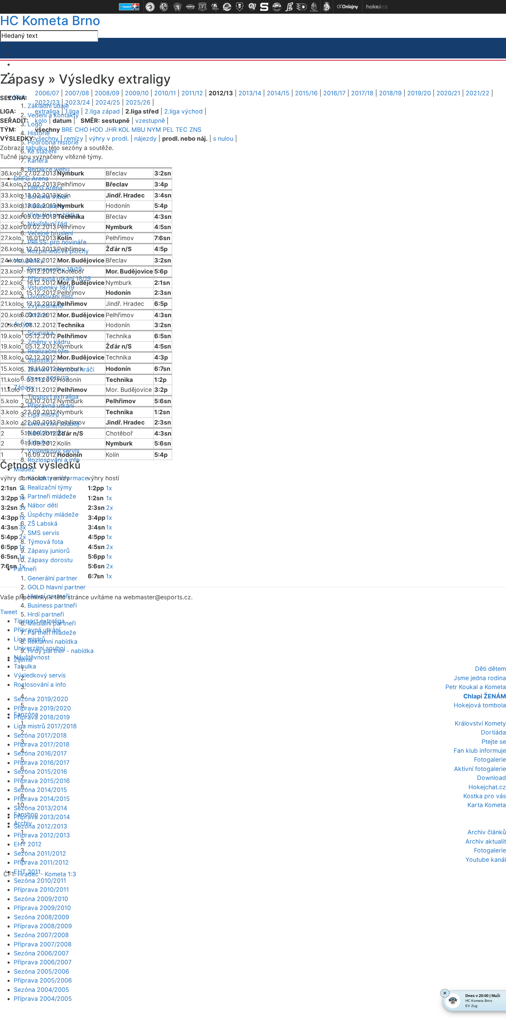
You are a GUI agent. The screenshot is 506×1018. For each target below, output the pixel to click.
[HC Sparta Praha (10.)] (264, 7)
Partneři (25, 568)
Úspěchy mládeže (53, 514)
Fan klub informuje (480, 750)
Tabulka (25, 666)
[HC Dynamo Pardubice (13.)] (301, 7)
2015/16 (306, 93)
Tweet (8, 611)
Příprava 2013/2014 (42, 817)
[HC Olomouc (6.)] (215, 7)
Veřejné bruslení (50, 233)
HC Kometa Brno (50, 20)
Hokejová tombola (480, 705)
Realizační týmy (50, 487)
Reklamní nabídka (52, 641)
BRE (67, 129)
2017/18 (362, 93)
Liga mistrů (29, 639)
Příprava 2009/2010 (42, 907)
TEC (182, 129)
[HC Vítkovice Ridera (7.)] (227, 7)
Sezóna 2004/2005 (41, 989)
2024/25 (107, 102)
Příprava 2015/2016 (42, 780)
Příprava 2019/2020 (42, 708)
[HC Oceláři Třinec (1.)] (150, 7)
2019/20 (419, 93)
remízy (73, 138)
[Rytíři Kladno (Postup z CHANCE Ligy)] (314, 7)
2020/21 (448, 93)
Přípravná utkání (37, 629)
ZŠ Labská (42, 523)
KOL (124, 129)
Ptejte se (494, 741)
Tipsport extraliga (39, 620)
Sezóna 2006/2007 (41, 953)
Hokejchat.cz (487, 787)
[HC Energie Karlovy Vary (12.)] (289, 7)
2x (22, 536)
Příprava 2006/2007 (43, 962)
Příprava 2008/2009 (43, 926)
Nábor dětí (43, 505)
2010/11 (165, 93)
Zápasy (24, 387)
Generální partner (52, 578)
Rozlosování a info (40, 684)
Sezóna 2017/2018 (40, 735)
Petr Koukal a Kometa (475, 686)
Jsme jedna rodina (480, 678)
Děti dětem (490, 668)
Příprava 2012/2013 (42, 835)
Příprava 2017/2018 (42, 744)
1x (22, 488)
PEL (168, 129)
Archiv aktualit (485, 841)
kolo (41, 120)
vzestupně (150, 120)
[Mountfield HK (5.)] (202, 7)
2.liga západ (102, 111)
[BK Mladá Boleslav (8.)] (239, 7)
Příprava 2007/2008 (43, 944)
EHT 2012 (28, 844)
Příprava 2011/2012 (41, 862)
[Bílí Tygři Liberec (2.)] (163, 7)
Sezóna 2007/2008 (41, 935)
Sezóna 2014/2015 (40, 789)
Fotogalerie (490, 759)
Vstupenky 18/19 (51, 287)
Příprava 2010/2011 (41, 889)
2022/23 (47, 102)
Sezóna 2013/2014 (40, 808)
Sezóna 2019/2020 (41, 699)
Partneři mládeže (52, 496)
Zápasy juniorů (49, 550)
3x (22, 507)
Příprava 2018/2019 (42, 717)
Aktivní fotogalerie (480, 768)
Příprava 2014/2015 (42, 798)
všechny (47, 138)
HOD (96, 129)
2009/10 (137, 93)
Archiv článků (486, 832)
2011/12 (192, 93)
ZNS (195, 129)
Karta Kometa (486, 804)
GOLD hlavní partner (57, 587)
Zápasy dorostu (50, 560)
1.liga (72, 111)
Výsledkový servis (40, 675)
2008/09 (107, 93)
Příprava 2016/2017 (42, 762)
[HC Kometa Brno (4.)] (190, 7)
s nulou (223, 138)
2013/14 (250, 93)
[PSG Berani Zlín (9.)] (252, 7)
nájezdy (145, 138)
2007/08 (77, 93)
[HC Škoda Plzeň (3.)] (177, 7)
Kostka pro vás (484, 796)
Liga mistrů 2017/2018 (45, 726)
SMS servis (43, 532)
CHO (81, 129)
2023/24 (77, 102)
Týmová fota (45, 541)
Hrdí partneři (46, 614)
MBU (138, 129)
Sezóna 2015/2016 (40, 771)
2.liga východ (183, 111)
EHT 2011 (27, 871)
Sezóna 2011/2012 (40, 853)
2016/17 (334, 93)
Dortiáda (493, 732)
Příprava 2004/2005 (43, 998)
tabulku (36, 147)
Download (491, 777)
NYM (154, 129)
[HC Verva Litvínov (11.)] (277, 7)
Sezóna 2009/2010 (41, 898)
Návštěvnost (32, 657)
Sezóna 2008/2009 (41, 917)
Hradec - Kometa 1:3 (47, 874)
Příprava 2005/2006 (43, 980)
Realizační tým (48, 351)
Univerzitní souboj (39, 648)
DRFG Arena (31, 178)
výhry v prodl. (109, 138)
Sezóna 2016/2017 (40, 753)
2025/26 (138, 102)
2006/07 (47, 93)
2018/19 (390, 93)
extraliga (47, 111)
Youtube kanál (485, 859)
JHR (111, 129)
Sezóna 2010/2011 (40, 880)
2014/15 (278, 93)
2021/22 (477, 93)
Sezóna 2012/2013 (40, 826)
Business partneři (52, 605)
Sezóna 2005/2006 (41, 971)
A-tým (22, 324)
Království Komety (480, 723)
